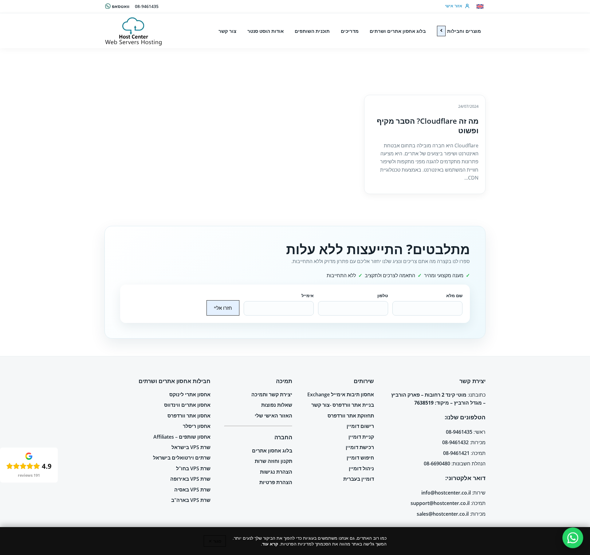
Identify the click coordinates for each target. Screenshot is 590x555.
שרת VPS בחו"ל (193, 468)
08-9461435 (147, 6)
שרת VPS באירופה (190, 478)
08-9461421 (456, 453)
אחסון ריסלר (196, 426)
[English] (480, 6)
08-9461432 (455, 442)
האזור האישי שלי (273, 415)
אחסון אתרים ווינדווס (187, 405)
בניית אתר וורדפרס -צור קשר (342, 405)
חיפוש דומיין (360, 457)
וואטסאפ (120, 6)
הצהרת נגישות (276, 471)
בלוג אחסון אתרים (272, 450)
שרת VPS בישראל (190, 447)
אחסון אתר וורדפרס (188, 415)
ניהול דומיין (361, 468)
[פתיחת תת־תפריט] (441, 31)
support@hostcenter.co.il (440, 503)
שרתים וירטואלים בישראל (181, 457)
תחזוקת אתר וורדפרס (351, 415)
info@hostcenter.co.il (446, 492)
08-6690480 (437, 463)
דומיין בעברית (358, 478)
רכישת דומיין (360, 447)
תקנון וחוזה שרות (273, 461)
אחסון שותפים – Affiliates (181, 436)
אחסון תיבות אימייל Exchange (340, 394)
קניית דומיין (361, 436)
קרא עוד (270, 544)
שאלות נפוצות (276, 405)
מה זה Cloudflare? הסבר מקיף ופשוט (427, 125)
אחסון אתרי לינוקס (189, 394)
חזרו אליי (223, 308)
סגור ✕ (214, 541)
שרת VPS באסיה (192, 489)
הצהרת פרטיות (275, 482)
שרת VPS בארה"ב (190, 500)
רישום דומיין (360, 426)
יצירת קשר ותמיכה (271, 394)
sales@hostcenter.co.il (443, 513)
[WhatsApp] (572, 537)
